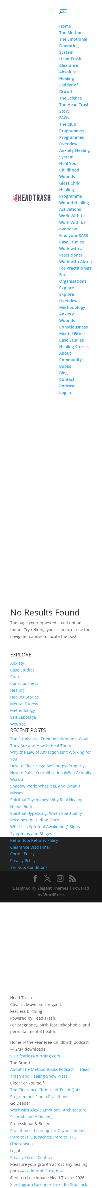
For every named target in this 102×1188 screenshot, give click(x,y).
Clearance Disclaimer (30, 847)
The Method (34, 1069)
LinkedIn (61, 1184)
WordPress (54, 894)
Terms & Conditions (29, 867)
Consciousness (24, 683)
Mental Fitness (24, 703)
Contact (45, 1157)
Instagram (23, 1184)
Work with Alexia (26, 1110)
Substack (78, 1184)
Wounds (18, 724)
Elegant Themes (52, 888)
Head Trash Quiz (64, 1089)
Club (14, 676)
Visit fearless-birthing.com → (37, 1056)
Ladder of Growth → (44, 1170)
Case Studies (22, 670)
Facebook (43, 1184)
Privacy (17, 1157)
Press (63, 1076)
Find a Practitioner (52, 1096)
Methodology (22, 710)
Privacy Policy (22, 860)
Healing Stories (24, 697)
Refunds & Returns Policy (34, 840)
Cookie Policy (22, 853)
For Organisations (67, 1130)
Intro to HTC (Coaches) (31, 1137)
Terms (31, 1157)
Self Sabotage (23, 717)
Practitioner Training (29, 1130)
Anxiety (17, 663)
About (16, 1069)
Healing (17, 690)
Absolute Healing (36, 1116)
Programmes (22, 1096)
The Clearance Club (28, 1089)
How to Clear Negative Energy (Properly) (48, 765)
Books (52, 1069)
